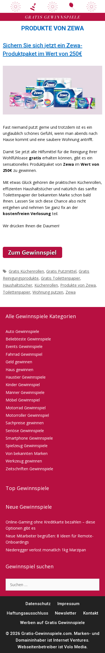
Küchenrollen (46, 285)
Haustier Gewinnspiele (26, 377)
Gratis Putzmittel (61, 271)
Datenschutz (38, 603)
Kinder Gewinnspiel (23, 384)
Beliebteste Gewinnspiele (28, 339)
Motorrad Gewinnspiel (26, 407)
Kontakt (90, 613)
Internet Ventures (70, 640)
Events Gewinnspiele (24, 346)
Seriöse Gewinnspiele (25, 430)
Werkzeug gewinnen (24, 461)
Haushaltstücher (17, 285)
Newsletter (65, 613)
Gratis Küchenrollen (26, 271)
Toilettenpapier (16, 292)
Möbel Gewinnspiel (23, 400)
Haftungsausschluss (27, 613)
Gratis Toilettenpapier (60, 278)
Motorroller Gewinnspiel (27, 415)
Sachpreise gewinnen (25, 422)
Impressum (68, 603)
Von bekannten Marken (27, 453)
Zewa (71, 292)
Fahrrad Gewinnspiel (24, 354)
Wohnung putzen (47, 292)
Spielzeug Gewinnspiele (27, 445)
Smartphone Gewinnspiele (29, 438)
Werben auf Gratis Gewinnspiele (52, 622)
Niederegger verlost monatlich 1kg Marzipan (46, 549)
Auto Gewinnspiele (22, 331)
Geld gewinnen (19, 361)
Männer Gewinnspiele (25, 392)
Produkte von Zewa (78, 285)
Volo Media (75, 646)
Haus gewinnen (19, 369)
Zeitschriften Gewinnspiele (29, 468)
